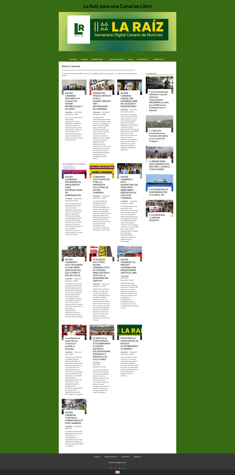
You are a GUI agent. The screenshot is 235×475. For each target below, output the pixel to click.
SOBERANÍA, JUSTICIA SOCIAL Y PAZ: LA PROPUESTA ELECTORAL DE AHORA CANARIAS (101, 184)
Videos (130, 59)
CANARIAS (84, 59)
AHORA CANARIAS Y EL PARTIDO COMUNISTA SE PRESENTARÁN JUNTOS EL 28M (128, 266)
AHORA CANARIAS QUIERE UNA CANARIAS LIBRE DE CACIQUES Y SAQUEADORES (129, 100)
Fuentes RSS (125, 456)
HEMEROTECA (158, 59)
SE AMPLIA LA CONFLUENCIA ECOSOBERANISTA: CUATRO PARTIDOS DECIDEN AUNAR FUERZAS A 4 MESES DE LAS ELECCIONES (102, 349)
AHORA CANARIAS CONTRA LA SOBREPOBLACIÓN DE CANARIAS (74, 417)
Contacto (97, 456)
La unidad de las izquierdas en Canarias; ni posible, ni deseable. (72, 343)
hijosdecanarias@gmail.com (117, 462)
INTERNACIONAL (97, 59)
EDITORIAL (73, 59)
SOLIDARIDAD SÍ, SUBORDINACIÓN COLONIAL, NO (158, 192)
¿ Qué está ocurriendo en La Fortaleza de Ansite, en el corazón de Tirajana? (158, 135)
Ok (118, 472)
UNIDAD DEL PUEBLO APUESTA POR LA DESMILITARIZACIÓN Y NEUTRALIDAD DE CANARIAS (102, 101)
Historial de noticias (110, 456)
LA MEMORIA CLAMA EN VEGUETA (157, 218)
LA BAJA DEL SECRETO (117, 59)
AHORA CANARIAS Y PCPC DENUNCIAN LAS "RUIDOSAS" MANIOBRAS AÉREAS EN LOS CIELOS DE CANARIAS (129, 187)
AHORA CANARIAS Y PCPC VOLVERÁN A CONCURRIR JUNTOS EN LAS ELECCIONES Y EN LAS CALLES (74, 267)
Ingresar (138, 456)
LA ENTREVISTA (142, 59)
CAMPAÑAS (125, 276)
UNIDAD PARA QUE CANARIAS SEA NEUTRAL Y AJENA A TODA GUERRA (159, 165)
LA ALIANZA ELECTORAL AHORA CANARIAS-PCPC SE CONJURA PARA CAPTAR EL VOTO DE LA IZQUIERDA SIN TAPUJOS (101, 270)
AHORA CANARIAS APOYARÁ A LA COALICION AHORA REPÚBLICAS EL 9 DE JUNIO (73, 101)
